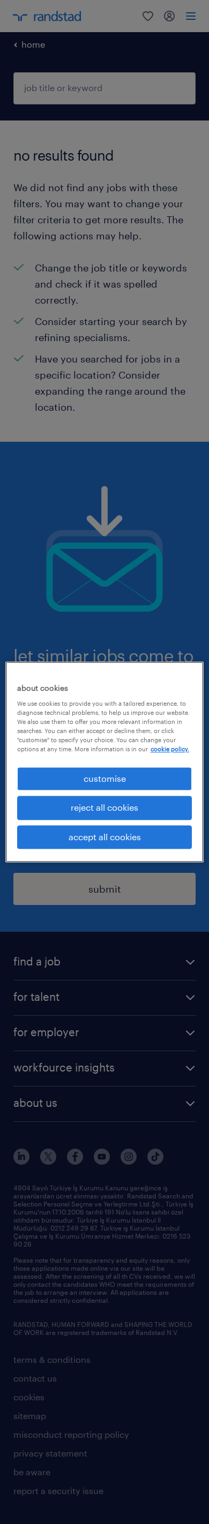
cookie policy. (170, 748)
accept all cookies (105, 837)
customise (105, 778)
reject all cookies (104, 808)
